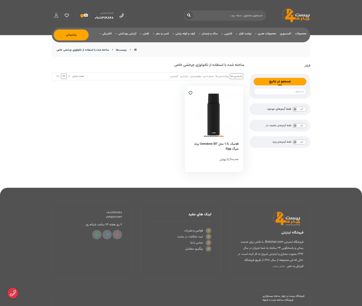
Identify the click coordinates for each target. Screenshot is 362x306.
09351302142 (114, 217)
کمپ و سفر (162, 34)
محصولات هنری (267, 34)
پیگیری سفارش (194, 248)
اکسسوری (285, 34)
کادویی (228, 34)
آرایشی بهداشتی (127, 34)
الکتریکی (107, 34)
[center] (189, 15)
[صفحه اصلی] (135, 50)
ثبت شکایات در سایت (190, 236)
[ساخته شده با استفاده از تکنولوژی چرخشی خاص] (270, 218)
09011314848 (114, 212)
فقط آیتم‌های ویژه (281, 142)
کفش (146, 34)
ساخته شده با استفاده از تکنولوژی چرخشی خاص (83, 50)
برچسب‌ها (121, 50)
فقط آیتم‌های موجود (279, 109)
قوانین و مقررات (193, 230)
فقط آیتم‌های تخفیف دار (278, 126)
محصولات (300, 34)
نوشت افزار (245, 34)
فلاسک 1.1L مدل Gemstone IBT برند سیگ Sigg (216, 146)
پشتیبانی (71, 35)
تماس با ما (196, 242)
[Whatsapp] (97, 234)
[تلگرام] (107, 234)
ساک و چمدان (210, 34)
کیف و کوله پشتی (185, 34)
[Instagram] (117, 234)
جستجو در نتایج (280, 81)
